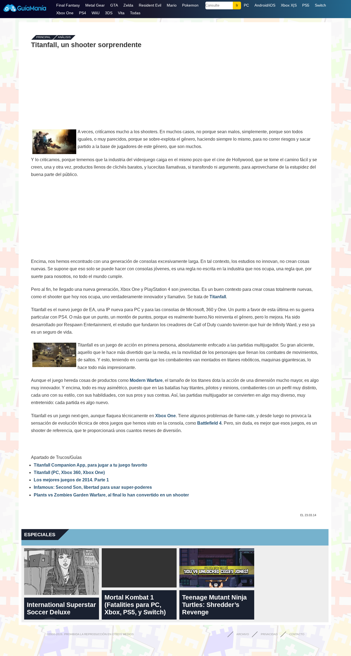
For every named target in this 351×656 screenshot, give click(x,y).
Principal (43, 37)
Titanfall (218, 296)
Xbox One (64, 13)
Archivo (242, 634)
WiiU (96, 13)
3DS (108, 13)
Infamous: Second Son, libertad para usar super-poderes (93, 487)
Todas (135, 13)
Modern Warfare (146, 380)
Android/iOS (264, 5)
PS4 (82, 13)
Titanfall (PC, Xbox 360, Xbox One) (69, 472)
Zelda (128, 5)
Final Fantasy (68, 5)
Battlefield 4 (209, 423)
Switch (320, 5)
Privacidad (269, 634)
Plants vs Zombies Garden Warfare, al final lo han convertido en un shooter (111, 495)
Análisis (64, 37)
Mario (172, 5)
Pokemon (190, 5)
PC (246, 5)
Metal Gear (95, 5)
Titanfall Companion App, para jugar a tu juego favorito (90, 465)
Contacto (296, 634)
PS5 (305, 5)
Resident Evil (150, 5)
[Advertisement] (175, 88)
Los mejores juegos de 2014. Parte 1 (71, 480)
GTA (114, 5)
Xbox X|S (289, 5)
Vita (121, 13)
